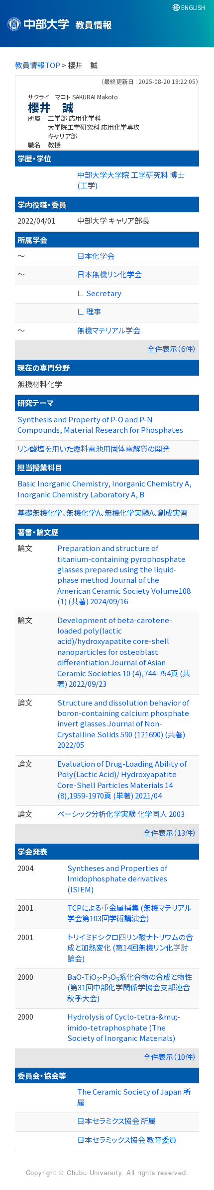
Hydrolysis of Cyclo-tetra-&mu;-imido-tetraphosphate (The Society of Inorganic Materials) (123, 1027)
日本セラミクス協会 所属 (116, 1120)
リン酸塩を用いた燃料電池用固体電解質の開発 (93, 448)
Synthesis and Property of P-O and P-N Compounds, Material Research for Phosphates (100, 424)
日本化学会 (95, 255)
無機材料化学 (39, 384)
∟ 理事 (89, 311)
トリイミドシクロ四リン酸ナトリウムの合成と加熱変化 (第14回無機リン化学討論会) (130, 947)
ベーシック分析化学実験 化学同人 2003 (121, 813)
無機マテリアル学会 (108, 330)
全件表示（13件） (170, 832)
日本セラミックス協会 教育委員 (127, 1139)
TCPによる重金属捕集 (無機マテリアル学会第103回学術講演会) (129, 912)
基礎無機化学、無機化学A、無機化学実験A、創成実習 (102, 512)
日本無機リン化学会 (109, 274)
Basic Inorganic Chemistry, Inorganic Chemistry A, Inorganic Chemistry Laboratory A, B (104, 488)
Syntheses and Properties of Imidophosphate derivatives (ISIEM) (117, 878)
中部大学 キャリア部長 (113, 220)
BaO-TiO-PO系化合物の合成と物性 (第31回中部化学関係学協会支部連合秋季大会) (129, 987)
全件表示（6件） (172, 348)
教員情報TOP (37, 65)
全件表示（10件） (170, 1056)
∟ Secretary (99, 293)
